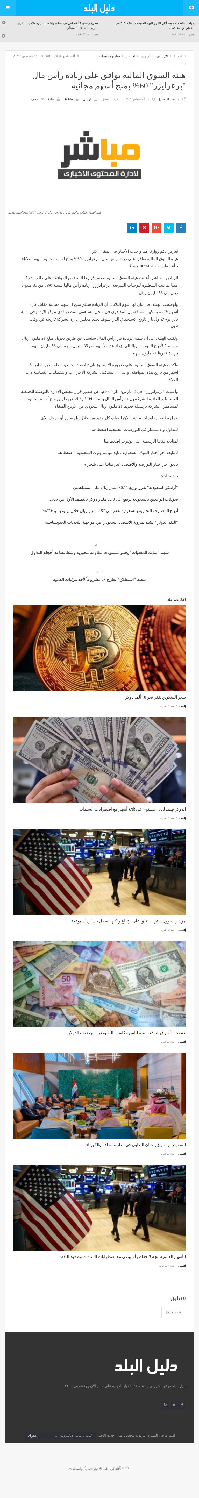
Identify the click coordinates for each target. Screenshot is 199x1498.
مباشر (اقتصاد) (110, 56)
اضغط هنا (99, 429)
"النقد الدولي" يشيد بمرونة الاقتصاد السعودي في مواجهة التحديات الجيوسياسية (111, 522)
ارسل (87, 99)
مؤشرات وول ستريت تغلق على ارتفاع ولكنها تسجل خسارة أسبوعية (129, 921)
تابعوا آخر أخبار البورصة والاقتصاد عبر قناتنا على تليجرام (131, 464)
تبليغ (51, 99)
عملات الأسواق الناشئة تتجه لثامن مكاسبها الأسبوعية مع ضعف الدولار (127, 1033)
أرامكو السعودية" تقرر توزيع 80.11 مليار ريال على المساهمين (125, 487)
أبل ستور (71, 418)
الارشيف (162, 56)
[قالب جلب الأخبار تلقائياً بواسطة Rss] (94, 1468)
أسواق (145, 56)
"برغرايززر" (101, 285)
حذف (34, 99)
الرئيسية (180, 56)
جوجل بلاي (50, 418)
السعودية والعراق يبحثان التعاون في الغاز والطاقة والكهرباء (136, 1144)
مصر (95, 34)
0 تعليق (106, 99)
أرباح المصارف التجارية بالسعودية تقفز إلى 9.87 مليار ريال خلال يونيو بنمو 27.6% (110, 510)
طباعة (68, 99)
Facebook (174, 1312)
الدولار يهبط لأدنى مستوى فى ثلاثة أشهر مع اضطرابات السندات (132, 809)
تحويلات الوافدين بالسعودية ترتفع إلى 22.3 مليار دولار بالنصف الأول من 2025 (113, 499)
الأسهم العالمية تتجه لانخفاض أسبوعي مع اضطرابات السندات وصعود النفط (123, 1256)
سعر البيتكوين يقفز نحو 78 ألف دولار (155, 697)
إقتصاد (130, 56)
